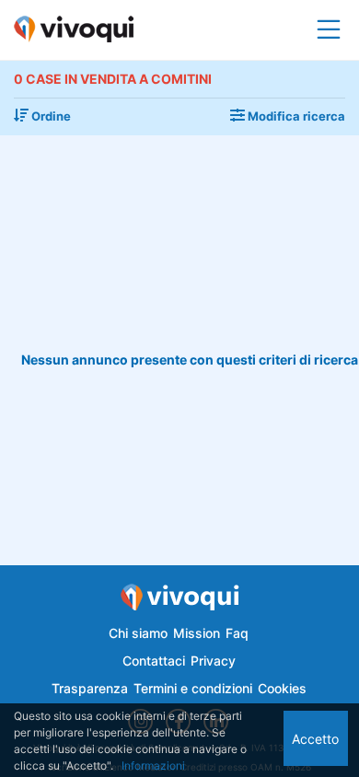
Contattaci (153, 660)
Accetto (315, 739)
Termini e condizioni (192, 688)
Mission (196, 633)
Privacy (213, 660)
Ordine (50, 116)
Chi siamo (138, 633)
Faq (237, 633)
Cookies (282, 688)
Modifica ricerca (295, 116)
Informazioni (153, 765)
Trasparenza (90, 688)
